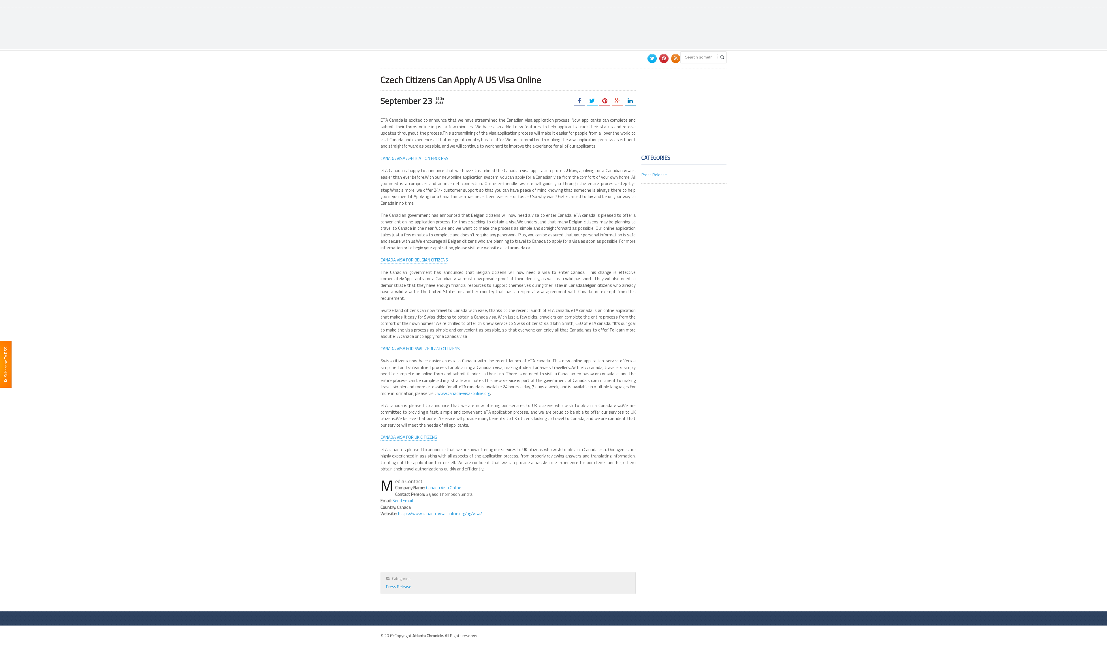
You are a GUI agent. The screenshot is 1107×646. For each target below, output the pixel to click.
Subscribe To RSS (6, 363)
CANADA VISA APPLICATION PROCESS (415, 158)
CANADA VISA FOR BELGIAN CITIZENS (414, 260)
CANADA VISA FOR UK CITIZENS (409, 437)
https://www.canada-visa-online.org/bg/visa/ (440, 513)
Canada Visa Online (443, 487)
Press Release (398, 586)
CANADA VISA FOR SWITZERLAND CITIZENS (420, 348)
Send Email (402, 500)
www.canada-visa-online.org (463, 393)
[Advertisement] (621, 27)
